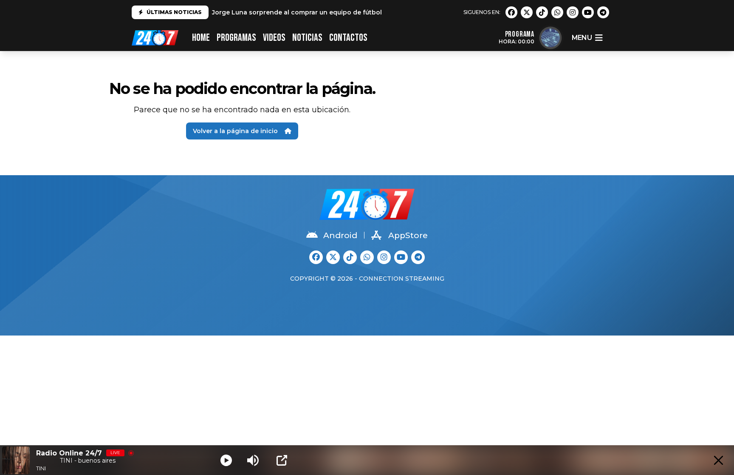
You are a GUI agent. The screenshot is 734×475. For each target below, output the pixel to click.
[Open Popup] (282, 460)
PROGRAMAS (236, 37)
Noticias (307, 37)
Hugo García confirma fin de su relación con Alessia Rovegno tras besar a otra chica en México (361, 14)
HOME (201, 37)
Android (340, 235)
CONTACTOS (348, 37)
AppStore (408, 235)
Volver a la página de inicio (235, 131)
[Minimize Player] (718, 460)
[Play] (226, 460)
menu (582, 38)
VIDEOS (274, 37)
